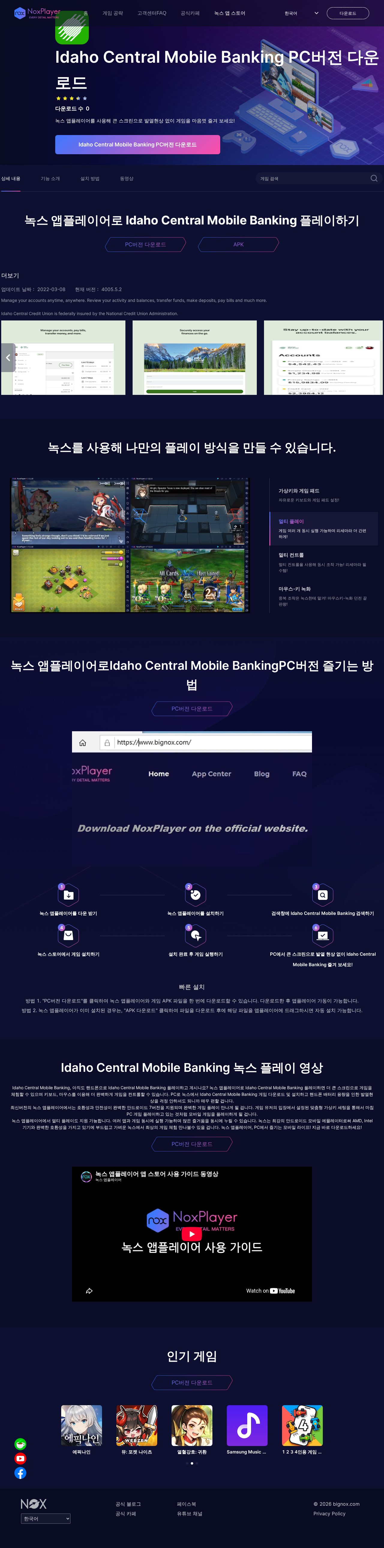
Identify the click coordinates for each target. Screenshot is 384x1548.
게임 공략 (113, 13)
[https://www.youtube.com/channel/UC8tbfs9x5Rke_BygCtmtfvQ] (20, 1459)
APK (238, 244)
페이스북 (186, 1504)
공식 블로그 (128, 1504)
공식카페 (190, 13)
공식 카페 (126, 1513)
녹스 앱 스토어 (229, 13)
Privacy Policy (330, 1513)
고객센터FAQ (151, 13)
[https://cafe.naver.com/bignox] (20, 1444)
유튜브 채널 (189, 1513)
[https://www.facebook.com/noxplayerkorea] (20, 1473)
